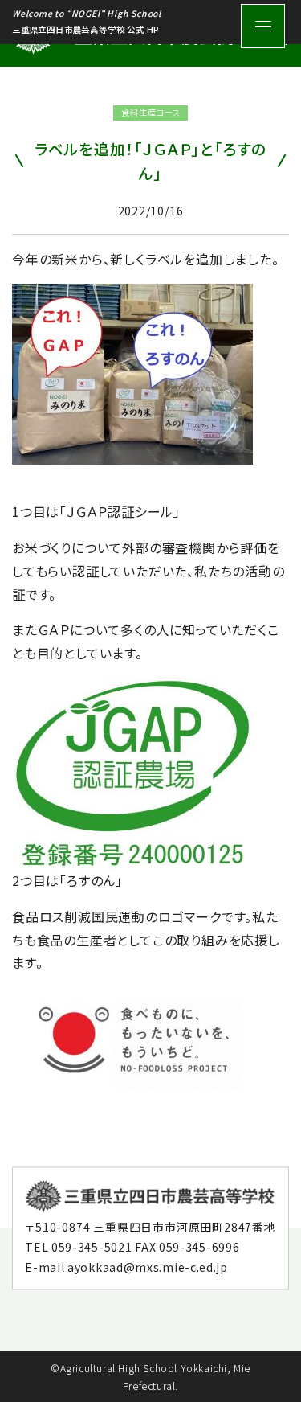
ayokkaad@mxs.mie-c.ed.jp (147, 1267)
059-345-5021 (91, 1246)
